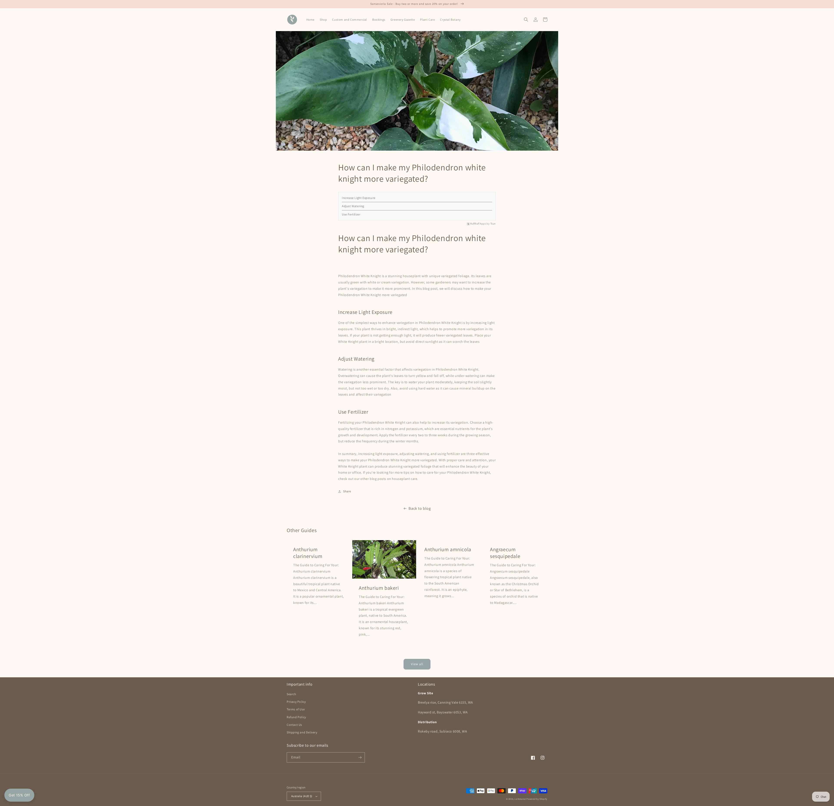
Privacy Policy (296, 702)
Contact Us (294, 725)
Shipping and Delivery (302, 732)
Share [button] (347, 491)
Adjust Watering (353, 206)
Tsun (493, 223)
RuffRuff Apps (478, 223)
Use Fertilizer (351, 214)
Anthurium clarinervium (307, 553)
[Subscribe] (360, 757)
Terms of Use (296, 709)
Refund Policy (296, 717)
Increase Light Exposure (359, 198)
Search (291, 694)
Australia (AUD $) (301, 796)
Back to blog (420, 508)
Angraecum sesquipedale (505, 553)
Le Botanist (520, 799)
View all (417, 664)
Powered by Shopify (536, 799)
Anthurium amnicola (447, 549)
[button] (526, 19)
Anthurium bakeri (379, 588)
